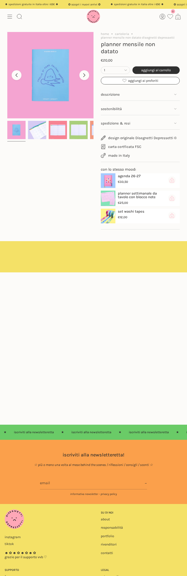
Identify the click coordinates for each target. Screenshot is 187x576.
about (105, 519)
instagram (13, 537)
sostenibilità (111, 109)
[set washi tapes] (108, 216)
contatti (107, 553)
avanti (84, 75)
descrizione (110, 94)
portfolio (107, 536)
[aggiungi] (172, 180)
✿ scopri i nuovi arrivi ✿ (79, 4)
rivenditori (109, 544)
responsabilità (112, 527)
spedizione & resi (115, 123)
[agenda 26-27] (108, 180)
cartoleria (122, 34)
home (105, 34)
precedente (16, 75)
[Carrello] (178, 16)
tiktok (9, 544)
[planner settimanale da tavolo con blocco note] (108, 198)
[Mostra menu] (10, 16)
